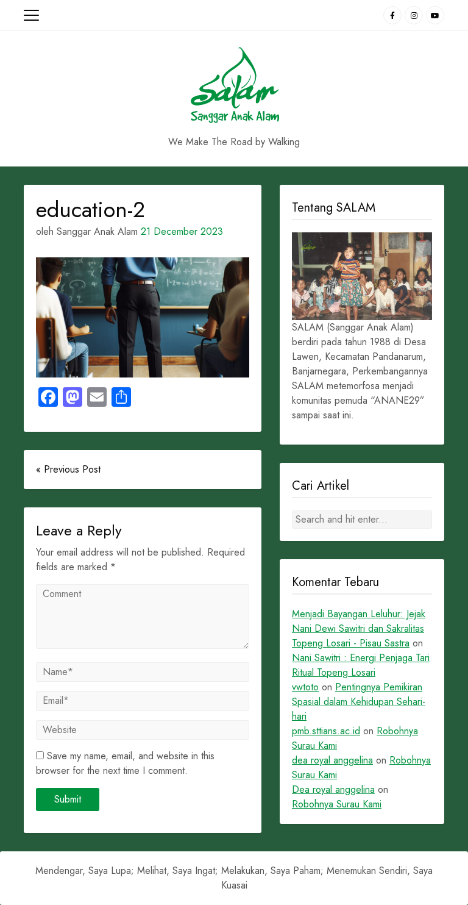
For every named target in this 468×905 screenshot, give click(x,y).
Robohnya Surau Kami (336, 804)
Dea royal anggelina (333, 789)
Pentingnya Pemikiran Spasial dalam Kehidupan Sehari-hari (358, 701)
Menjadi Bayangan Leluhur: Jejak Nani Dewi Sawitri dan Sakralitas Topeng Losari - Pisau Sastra (358, 628)
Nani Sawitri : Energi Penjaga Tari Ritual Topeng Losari (361, 665)
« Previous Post (68, 469)
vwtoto (305, 687)
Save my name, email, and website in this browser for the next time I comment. (125, 763)
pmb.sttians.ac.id (326, 731)
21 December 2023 (182, 231)
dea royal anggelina (332, 760)
